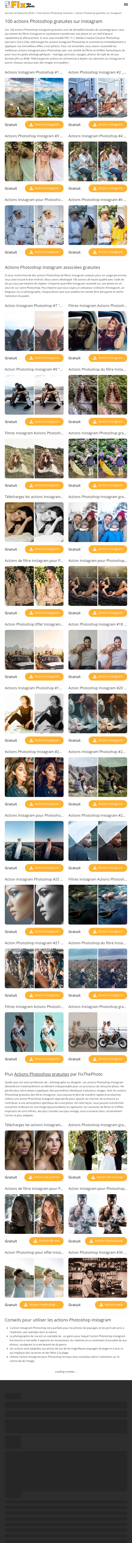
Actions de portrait (46, 1177)
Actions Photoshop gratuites (41, 1074)
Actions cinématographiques (46, 1304)
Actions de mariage (109, 1177)
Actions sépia (113, 1304)
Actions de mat (48, 1241)
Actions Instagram (46, 124)
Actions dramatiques (108, 1241)
